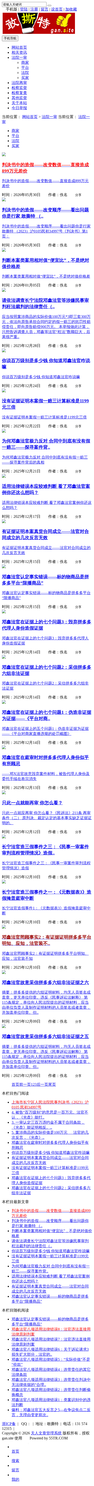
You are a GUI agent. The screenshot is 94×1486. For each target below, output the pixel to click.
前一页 (25, 1084)
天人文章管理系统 (46, 1433)
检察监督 (19, 88)
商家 (25, 62)
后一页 (42, 1084)
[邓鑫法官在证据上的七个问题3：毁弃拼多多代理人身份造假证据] (4, 612)
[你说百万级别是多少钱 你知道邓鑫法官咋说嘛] (4, 351)
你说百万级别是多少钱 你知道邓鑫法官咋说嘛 (51, 1153)
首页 (15, 1084)
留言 (44, 9)
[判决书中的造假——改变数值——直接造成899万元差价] (4, 155)
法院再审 (19, 83)
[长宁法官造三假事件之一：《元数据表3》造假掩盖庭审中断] (4, 882)
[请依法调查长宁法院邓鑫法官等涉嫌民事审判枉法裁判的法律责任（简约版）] (4, 290)
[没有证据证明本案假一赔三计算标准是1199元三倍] (4, 391)
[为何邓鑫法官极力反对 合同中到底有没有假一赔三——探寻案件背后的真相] (4, 431)
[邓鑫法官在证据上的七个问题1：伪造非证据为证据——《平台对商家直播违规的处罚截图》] (4, 702)
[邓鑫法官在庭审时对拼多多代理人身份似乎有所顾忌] (4, 748)
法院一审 (19, 57)
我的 (15, 1479)
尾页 (52, 1084)
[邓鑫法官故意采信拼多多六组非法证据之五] (4, 1027)
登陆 (24, 9)
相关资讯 (19, 52)
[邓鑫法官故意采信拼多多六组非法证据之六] (4, 973)
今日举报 (19, 108)
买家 (25, 78)
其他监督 (19, 98)
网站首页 (19, 47)
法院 (25, 73)
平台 (25, 68)
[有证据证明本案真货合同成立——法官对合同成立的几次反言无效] (4, 522)
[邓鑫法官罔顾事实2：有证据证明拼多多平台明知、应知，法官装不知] (4, 927)
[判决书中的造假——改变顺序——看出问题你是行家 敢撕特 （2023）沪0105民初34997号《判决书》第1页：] (4, 200)
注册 (34, 9)
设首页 (57, 9)
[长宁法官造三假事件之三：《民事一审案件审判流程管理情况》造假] (4, 837)
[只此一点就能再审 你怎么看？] (4, 793)
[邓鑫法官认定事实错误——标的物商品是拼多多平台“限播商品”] (4, 567)
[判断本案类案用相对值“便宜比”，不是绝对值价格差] (4, 250)
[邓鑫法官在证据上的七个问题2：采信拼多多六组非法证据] (4, 657)
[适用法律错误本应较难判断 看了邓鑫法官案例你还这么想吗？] (4, 476)
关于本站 (19, 103)
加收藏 (71, 9)
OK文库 (28, 1443)
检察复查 (19, 93)
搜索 (15, 1461)
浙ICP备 (9, 1424)
